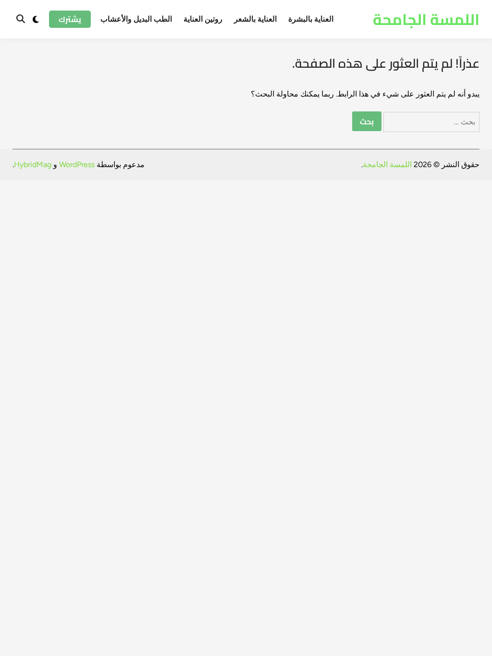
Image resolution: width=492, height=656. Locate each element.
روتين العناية (203, 19)
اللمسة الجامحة (426, 19)
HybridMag (32, 164)
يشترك (70, 19)
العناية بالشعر (255, 19)
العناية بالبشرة (310, 19)
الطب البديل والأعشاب (136, 19)
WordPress (77, 164)
